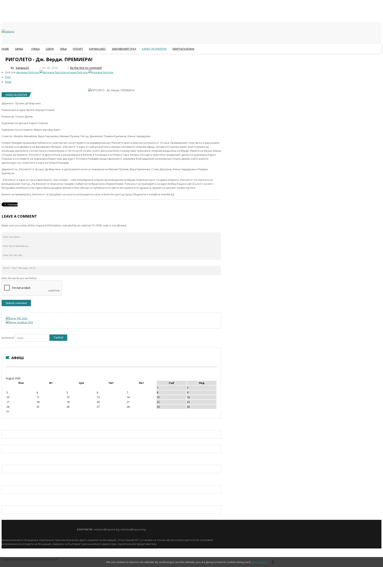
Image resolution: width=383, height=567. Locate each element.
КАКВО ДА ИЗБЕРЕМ (16, 94)
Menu (3, 58)
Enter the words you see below (19, 278)
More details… (260, 562)
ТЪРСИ (58, 337)
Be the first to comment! (86, 68)
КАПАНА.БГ (8, 338)
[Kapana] (8, 31)
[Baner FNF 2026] (16, 318)
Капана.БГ (23, 68)
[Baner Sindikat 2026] (19, 322)
